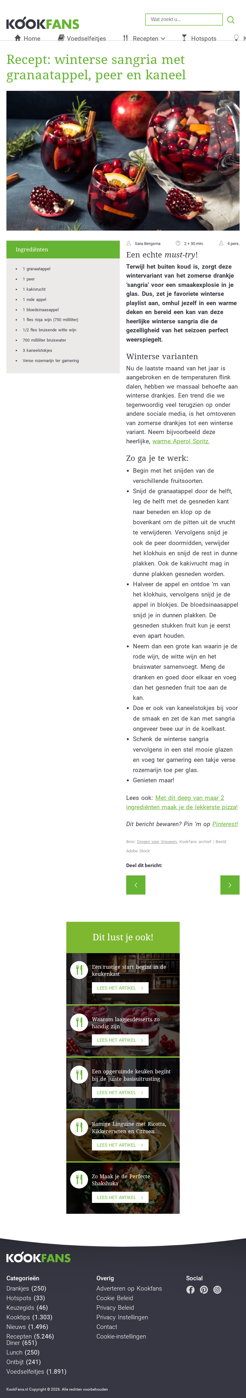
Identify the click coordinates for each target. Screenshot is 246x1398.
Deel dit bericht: (144, 865)
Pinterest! (225, 824)
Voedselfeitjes (86, 38)
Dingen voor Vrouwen (157, 841)
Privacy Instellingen (122, 1317)
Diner (13, 1343)
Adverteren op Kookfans (129, 1288)
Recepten (145, 38)
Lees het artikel (116, 988)
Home (32, 38)
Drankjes (17, 1288)
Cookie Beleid (114, 1298)
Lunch (14, 1352)
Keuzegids (20, 1308)
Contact (106, 1327)
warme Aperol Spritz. (181, 441)
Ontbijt (15, 1362)
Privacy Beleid (115, 1308)
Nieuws (16, 1327)
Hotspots (204, 38)
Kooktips (18, 1317)
